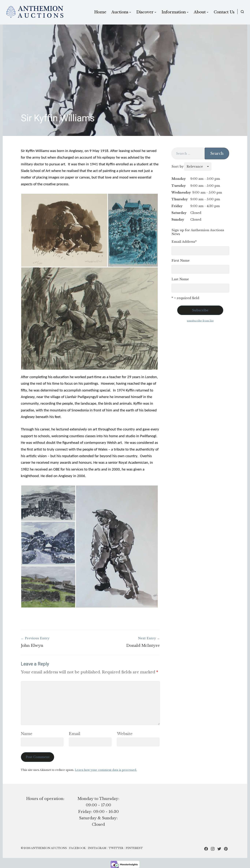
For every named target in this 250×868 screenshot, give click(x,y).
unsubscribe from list (200, 320)
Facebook (77, 848)
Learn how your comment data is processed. (106, 770)
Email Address (184, 242)
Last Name (180, 279)
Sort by (177, 166)
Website (125, 733)
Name (26, 733)
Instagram (97, 848)
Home (100, 12)
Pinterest (134, 848)
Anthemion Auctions (49, 848)
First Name (180, 261)
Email (74, 733)
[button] (64, 230)
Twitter (116, 848)
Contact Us (224, 12)
